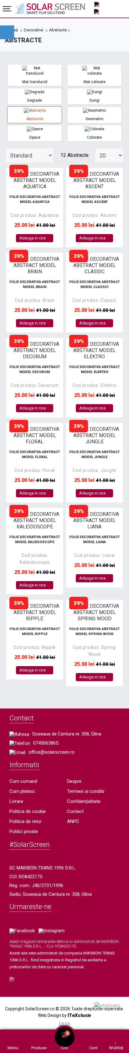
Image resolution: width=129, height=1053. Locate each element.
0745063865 (45, 743)
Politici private (23, 831)
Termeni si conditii (85, 791)
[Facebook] (22, 930)
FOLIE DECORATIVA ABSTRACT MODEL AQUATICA (34, 199)
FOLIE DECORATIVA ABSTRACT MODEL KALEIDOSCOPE (34, 539)
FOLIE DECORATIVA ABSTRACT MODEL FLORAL (34, 454)
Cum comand (23, 781)
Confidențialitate (84, 801)
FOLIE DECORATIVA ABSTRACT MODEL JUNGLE (94, 454)
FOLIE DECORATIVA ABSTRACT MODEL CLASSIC (94, 284)
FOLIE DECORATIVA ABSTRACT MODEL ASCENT (94, 199)
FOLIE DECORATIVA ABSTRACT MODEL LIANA (94, 539)
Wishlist (116, 1047)
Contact (75, 811)
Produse (38, 1047)
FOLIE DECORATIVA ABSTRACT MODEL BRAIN (34, 284)
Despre (74, 781)
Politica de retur (25, 821)
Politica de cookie (27, 811)
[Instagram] (51, 930)
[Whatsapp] (107, 1005)
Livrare (16, 801)
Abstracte (58, 30)
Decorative (33, 30)
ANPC (73, 821)
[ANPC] (61, 1024)
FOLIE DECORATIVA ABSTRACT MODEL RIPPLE (34, 631)
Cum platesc (22, 791)
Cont (93, 1047)
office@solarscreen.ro (51, 752)
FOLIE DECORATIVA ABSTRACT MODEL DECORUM (34, 369)
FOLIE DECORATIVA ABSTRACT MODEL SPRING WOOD (94, 631)
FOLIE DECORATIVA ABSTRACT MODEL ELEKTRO (94, 369)
